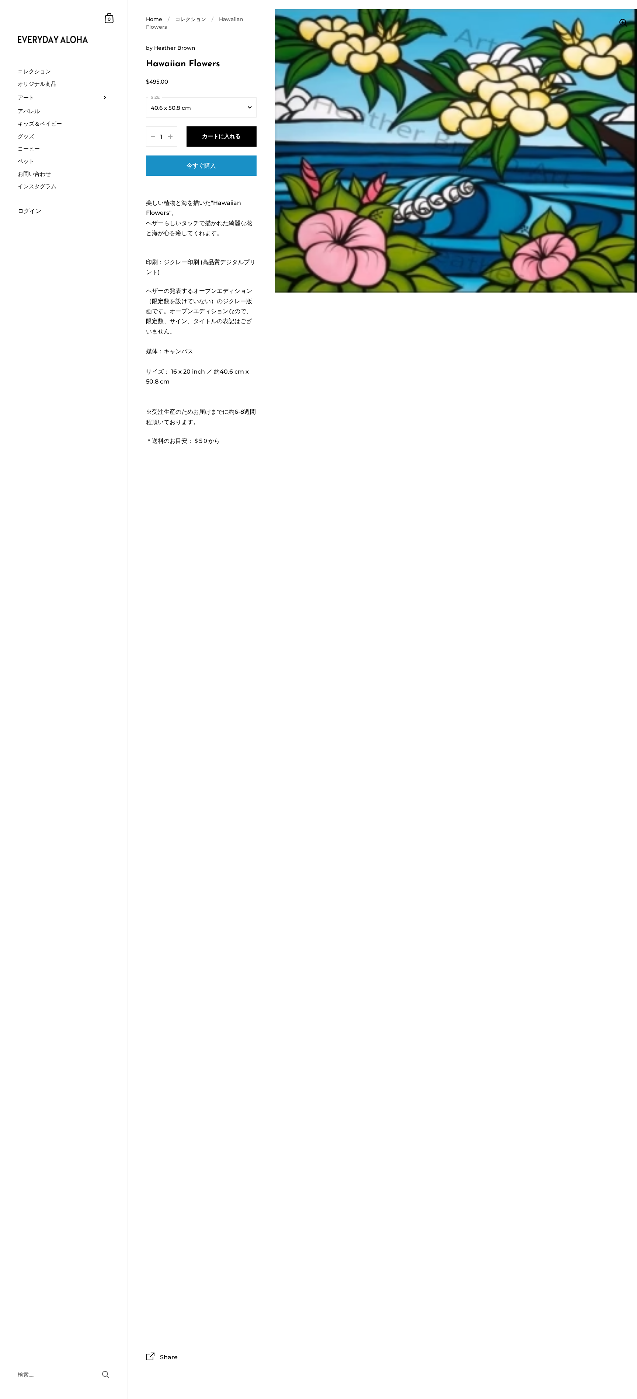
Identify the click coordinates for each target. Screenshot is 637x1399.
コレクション (190, 19)
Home (154, 19)
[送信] (105, 1374)
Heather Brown (174, 48)
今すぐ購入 (201, 165)
